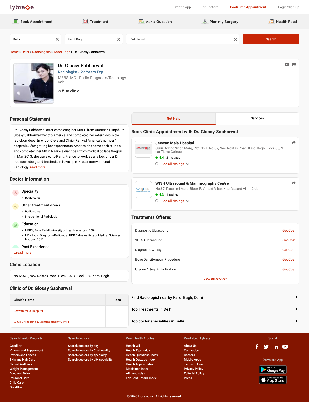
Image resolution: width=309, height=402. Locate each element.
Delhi (25, 52)
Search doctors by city (83, 346)
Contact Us (191, 350)
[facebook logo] (257, 348)
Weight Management (24, 369)
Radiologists (41, 52)
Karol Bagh (62, 52)
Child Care (17, 382)
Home (14, 52)
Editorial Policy (194, 373)
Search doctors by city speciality (90, 359)
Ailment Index (135, 373)
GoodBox (16, 387)
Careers (189, 355)
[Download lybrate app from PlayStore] (273, 373)
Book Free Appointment (248, 7)
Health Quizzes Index (140, 359)
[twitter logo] (266, 348)
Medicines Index (137, 369)
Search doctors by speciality (87, 355)
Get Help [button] (173, 118)
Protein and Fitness (23, 355)
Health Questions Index (142, 355)
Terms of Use (193, 364)
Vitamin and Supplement (26, 350)
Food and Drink (20, 373)
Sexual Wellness (21, 364)
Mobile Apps (192, 359)
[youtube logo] (285, 348)
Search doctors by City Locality (89, 350)
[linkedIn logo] (276, 348)
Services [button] (257, 118)
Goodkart (16, 346)
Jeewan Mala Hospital (28, 311)
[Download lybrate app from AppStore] (273, 383)
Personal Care (19, 378)
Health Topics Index (139, 364)
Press (188, 378)
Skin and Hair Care (22, 359)
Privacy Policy (193, 369)
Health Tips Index (138, 350)
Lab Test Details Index (141, 378)
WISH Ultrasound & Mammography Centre (41, 321)
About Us (190, 346)
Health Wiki (133, 346)
